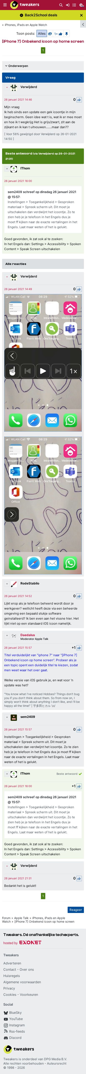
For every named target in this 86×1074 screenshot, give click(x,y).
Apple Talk (21, 918)
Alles (42, 33)
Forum (6, 918)
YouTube (16, 1019)
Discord (15, 1038)
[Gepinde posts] (67, 33)
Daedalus (27, 635)
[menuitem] (61, 5)
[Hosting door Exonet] (22, 943)
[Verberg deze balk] (81, 15)
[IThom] (14, 169)
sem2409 (27, 717)
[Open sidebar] (83, 24)
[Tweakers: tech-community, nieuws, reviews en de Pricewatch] (24, 5)
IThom (25, 168)
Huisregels (11, 976)
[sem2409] (14, 718)
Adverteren (12, 963)
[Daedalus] (14, 636)
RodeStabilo (29, 583)
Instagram (17, 1025)
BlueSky (15, 1012)
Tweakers (10, 1059)
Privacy (9, 988)
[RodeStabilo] (14, 584)
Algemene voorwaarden (22, 982)
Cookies (9, 994)
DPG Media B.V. (55, 1059)
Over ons (27, 969)
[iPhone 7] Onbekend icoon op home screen (44, 921)
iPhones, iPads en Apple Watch (26, 25)
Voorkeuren (29, 994)
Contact (9, 969)
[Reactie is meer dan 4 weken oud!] (18, 99)
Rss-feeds (17, 1031)
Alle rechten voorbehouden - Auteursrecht (34, 1063)
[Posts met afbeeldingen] (50, 33)
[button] (5, 5)
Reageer (76, 910)
